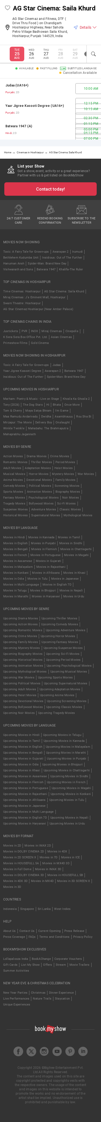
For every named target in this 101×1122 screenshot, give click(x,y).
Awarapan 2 (61, 251)
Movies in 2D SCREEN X (19, 857)
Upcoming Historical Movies (23, 660)
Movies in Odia (13, 578)
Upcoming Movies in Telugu (62, 735)
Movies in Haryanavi (46, 596)
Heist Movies (63, 468)
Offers (47, 965)
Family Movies (65, 480)
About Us (9, 931)
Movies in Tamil (69, 537)
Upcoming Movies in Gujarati (23, 758)
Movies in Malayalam (18, 567)
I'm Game (62, 410)
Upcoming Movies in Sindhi (69, 776)
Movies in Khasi (74, 573)
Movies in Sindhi (70, 543)
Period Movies (65, 462)
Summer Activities (16, 970)
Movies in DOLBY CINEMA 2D (23, 851)
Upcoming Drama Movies (20, 618)
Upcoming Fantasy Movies (59, 642)
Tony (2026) (11, 404)
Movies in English (15, 543)
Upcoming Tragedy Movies (56, 713)
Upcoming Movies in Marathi (66, 752)
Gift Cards (10, 965)
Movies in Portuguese (45, 555)
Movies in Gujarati (48, 561)
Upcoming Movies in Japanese (24, 806)
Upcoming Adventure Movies (65, 630)
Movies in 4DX (57, 851)
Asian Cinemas (61, 337)
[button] (7, 8)
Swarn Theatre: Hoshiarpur (22, 303)
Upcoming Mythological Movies (25, 671)
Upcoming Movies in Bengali (23, 752)
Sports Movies (13, 491)
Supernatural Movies (45, 515)
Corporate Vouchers (68, 959)
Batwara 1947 (46, 269)
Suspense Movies (15, 509)
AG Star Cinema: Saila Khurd (64, 291)
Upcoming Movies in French (66, 782)
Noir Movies (70, 497)
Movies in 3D (12, 887)
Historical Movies (15, 515)
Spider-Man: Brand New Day (47, 263)
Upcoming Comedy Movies (59, 624)
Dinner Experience (61, 992)
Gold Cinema (40, 343)
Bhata (57, 404)
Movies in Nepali (71, 590)
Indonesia (10, 909)
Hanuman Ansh (13, 263)
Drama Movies (37, 456)
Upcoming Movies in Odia (21, 764)
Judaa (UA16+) (17, 85)
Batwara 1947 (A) (18, 126)
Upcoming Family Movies (20, 642)
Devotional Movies (39, 480)
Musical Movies (14, 474)
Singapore (27, 909)
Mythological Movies (78, 515)
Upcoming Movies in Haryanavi (24, 823)
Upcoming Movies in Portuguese (25, 788)
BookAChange (41, 959)
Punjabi (10, 92)
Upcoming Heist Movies (19, 695)
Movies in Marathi (15, 596)
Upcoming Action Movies (20, 624)
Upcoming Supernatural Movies (66, 683)
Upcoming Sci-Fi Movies (62, 654)
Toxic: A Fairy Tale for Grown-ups (26, 251)
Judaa (57, 365)
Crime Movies (59, 456)
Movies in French (15, 555)
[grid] (50, 109)
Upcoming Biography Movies (23, 654)
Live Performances (16, 998)
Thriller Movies (41, 462)
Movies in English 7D (57, 584)
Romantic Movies (15, 462)
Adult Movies (12, 468)
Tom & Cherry (12, 410)
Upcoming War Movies (18, 677)
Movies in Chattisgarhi (76, 549)
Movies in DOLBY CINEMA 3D (23, 875)
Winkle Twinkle (14, 428)
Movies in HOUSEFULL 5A (21, 863)
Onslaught (62, 422)
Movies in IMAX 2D (38, 845)
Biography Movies (67, 491)
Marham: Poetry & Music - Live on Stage (31, 399)
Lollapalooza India (15, 959)
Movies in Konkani (16, 573)
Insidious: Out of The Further (62, 257)
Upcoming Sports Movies (55, 677)
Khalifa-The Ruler (71, 269)
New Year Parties (15, 992)
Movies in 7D (48, 857)
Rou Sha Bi (83, 416)
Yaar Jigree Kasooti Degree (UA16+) (34, 106)
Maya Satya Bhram (38, 410)
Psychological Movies (44, 497)
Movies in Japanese (65, 578)
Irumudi (77, 251)
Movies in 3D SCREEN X (73, 881)
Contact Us (27, 931)
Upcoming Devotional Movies (23, 701)
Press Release (74, 931)
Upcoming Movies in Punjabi (66, 758)
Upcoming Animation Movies (23, 665)
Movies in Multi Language (21, 584)
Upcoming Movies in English (22, 747)
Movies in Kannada (41, 537)
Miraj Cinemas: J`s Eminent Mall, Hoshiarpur (34, 297)
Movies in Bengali (15, 549)
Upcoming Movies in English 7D (25, 817)
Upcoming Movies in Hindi (21, 735)
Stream (61, 965)
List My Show (30, 965)
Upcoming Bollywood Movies (23, 707)
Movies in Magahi (76, 555)
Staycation (62, 998)
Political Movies (40, 486)
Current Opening (49, 931)
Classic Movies (70, 509)
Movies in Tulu (37, 578)
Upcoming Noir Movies (19, 713)
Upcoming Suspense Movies (63, 648)
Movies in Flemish (44, 549)
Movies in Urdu (73, 596)
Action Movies (13, 456)
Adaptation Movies (38, 468)
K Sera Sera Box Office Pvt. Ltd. (25, 337)
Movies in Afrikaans (46, 573)
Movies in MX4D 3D (55, 863)
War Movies (86, 474)
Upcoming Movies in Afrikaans (24, 800)
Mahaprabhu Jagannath (19, 434)
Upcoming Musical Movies (68, 671)
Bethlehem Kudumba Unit (21, 257)
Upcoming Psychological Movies (69, 665)
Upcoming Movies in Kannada (64, 741)
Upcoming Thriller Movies (59, 618)
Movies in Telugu (15, 590)
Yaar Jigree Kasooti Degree (22, 371)
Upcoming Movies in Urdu (67, 823)
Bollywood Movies (41, 503)
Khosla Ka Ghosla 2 (76, 399)
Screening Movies (67, 486)
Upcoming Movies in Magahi (71, 788)
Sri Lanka (44, 909)
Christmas (38, 992)
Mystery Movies (63, 474)
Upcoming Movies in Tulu (66, 800)
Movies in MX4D (42, 881)
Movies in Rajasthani (50, 567)
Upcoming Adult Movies (19, 689)
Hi (47, 404)
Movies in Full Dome (17, 869)
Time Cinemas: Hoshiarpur (22, 291)
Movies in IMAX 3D (48, 869)
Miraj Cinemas (51, 331)
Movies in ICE (70, 857)
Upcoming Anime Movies (57, 695)
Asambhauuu (64, 416)
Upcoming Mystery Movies (21, 648)
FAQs (32, 937)
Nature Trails (42, 998)
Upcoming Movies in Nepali (69, 817)
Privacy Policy (83, 937)
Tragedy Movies (14, 503)
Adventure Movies (43, 509)
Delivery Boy (43, 422)
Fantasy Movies (14, 497)
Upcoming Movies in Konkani (71, 794)
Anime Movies (13, 480)
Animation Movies (39, 491)
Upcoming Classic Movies (64, 707)
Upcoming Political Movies (21, 683)
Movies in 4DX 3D (15, 881)
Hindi (8, 133)
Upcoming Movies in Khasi (21, 770)
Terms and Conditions (54, 937)
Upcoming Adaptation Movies (60, 689)
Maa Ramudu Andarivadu (20, 416)
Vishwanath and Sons (18, 269)
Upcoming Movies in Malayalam (68, 747)
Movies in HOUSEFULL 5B (65, 875)
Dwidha (46, 416)
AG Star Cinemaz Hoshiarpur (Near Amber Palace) (38, 309)
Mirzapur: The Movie (17, 422)
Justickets (10, 331)
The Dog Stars (33, 404)
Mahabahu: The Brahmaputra (48, 428)
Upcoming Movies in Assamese (25, 776)
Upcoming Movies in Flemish (23, 782)
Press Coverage (14, 937)
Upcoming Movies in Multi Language (28, 812)
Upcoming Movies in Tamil (21, 741)
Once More (72, 404)
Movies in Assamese (17, 561)
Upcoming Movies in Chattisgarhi (67, 770)
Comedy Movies (14, 486)
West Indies (62, 909)
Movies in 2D (12, 845)
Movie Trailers (79, 965)
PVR (24, 331)
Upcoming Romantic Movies (22, 630)
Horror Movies (39, 474)
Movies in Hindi (14, 537)
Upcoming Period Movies (63, 660)
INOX (34, 331)
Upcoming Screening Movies (66, 701)
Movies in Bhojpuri (43, 590)
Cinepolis (71, 331)
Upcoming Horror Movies (58, 636)
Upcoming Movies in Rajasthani (25, 794)
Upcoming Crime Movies (20, 636)
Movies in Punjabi (43, 543)
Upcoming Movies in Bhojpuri (62, 764)
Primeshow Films (15, 343)
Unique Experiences (16, 1004)
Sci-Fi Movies (66, 503)
